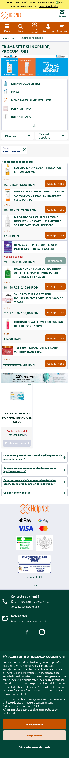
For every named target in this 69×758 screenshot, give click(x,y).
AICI (38, 706)
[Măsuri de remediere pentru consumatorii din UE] (34, 559)
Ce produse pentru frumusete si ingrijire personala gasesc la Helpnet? (32, 457)
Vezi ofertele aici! (48, 6)
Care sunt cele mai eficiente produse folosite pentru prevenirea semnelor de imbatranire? (29, 482)
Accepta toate (34, 724)
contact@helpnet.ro (27, 606)
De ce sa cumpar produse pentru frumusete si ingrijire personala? (29, 469)
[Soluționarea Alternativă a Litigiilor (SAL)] (34, 568)
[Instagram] (42, 632)
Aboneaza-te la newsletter (26, 621)
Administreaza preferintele (34, 746)
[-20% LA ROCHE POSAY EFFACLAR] (34, 377)
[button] (48, 28)
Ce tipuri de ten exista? (16, 492)
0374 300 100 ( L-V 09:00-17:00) (32, 601)
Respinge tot (34, 735)
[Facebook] (27, 632)
